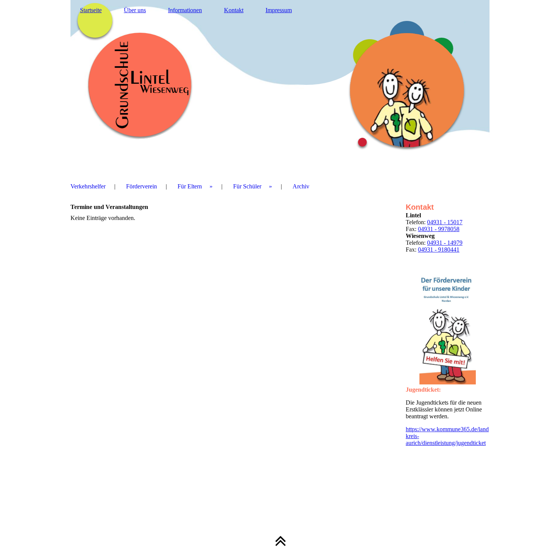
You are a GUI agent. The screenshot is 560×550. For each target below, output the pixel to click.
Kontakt (233, 10)
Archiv (301, 186)
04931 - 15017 (444, 222)
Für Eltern (190, 186)
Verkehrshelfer (88, 186)
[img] (280, 85)
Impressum (279, 10)
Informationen (185, 10)
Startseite (91, 10)
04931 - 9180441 (438, 249)
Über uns (135, 10)
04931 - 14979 (444, 242)
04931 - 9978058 (438, 229)
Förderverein (141, 186)
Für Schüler (247, 186)
